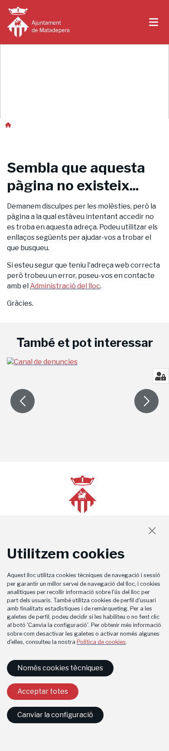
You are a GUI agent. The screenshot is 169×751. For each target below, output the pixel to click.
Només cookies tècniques (60, 668)
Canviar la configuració (55, 715)
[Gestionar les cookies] (160, 376)
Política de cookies (101, 642)
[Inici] (38, 22)
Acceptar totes (42, 691)
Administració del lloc (65, 286)
